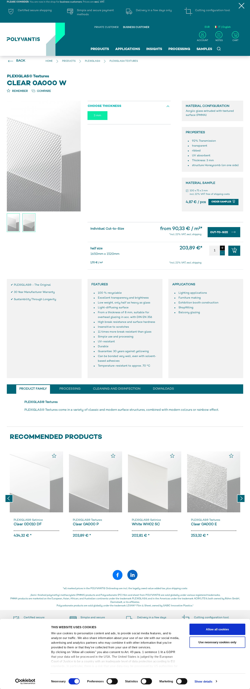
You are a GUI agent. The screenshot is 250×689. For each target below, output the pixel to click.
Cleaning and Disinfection (116, 389)
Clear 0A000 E (204, 524)
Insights (154, 49)
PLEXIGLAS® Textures (87, 520)
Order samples (221, 202)
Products (100, 49)
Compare (43, 91)
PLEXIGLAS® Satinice (28, 520)
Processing (179, 49)
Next (241, 498)
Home (49, 61)
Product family (33, 389)
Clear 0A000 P (86, 524)
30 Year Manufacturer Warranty (34, 292)
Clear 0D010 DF (28, 524)
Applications (127, 49)
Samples (204, 49)
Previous (9, 498)
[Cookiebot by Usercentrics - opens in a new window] (25, 681)
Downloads (163, 389)
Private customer (106, 27)
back (20, 61)
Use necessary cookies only (217, 642)
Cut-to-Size (219, 232)
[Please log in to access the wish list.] (54, 456)
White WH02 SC (146, 524)
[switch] (112, 682)
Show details (203, 681)
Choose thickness (104, 106)
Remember (19, 91)
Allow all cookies (217, 629)
